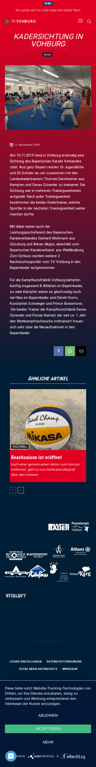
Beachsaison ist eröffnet (36, 457)
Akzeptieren (48, 728)
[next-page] (21, 490)
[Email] (81, 351)
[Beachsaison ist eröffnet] (48, 419)
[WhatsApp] (70, 351)
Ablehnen (48, 715)
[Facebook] (59, 351)
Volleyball (20, 446)
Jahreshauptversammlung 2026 (50, 10)
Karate (47, 54)
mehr (48, 742)
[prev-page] (13, 490)
